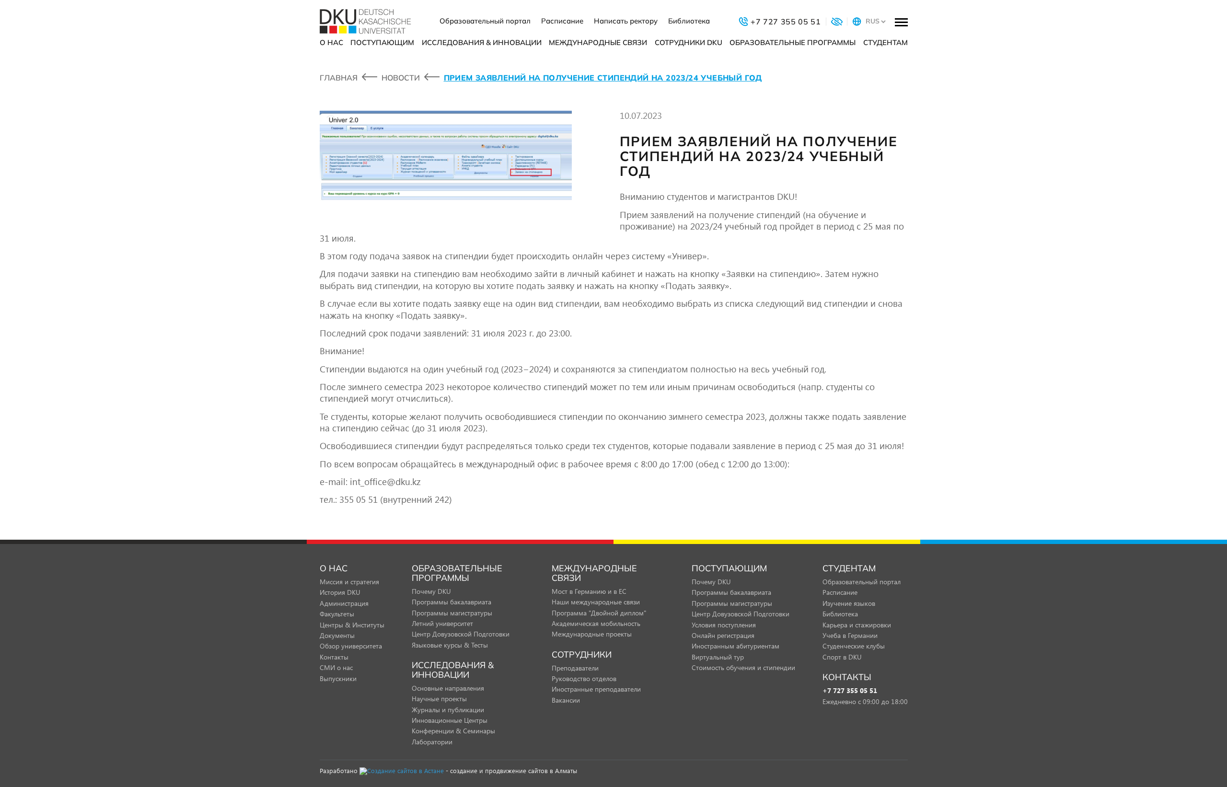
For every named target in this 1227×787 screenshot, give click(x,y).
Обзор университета (351, 645)
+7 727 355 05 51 (849, 691)
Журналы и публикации (448, 709)
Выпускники (338, 678)
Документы (337, 635)
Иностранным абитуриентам (735, 645)
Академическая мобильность (596, 623)
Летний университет (442, 623)
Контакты (334, 656)
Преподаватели (575, 667)
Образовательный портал (485, 20)
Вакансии (566, 700)
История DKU (340, 592)
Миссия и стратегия (349, 581)
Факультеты (337, 613)
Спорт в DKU (842, 656)
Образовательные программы (792, 42)
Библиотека (689, 20)
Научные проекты (439, 698)
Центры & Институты (352, 624)
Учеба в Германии (850, 635)
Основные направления (448, 688)
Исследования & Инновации (482, 42)
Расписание (562, 20)
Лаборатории (432, 741)
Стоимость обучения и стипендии (743, 667)
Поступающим (382, 42)
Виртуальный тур (718, 656)
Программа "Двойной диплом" (599, 612)
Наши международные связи (596, 601)
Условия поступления (724, 624)
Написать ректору (626, 20)
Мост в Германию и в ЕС (589, 591)
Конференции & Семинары (453, 730)
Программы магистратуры (452, 612)
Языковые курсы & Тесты (450, 644)
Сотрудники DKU (688, 42)
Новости (401, 77)
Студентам (885, 42)
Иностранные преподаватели (596, 689)
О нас (331, 42)
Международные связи (598, 42)
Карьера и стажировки (856, 624)
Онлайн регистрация (723, 635)
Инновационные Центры (449, 720)
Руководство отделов (584, 678)
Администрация (344, 603)
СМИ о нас (336, 667)
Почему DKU (431, 591)
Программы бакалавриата (451, 601)
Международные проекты (592, 633)
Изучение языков (848, 603)
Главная (339, 77)
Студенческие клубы (853, 645)
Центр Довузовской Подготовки (460, 633)
